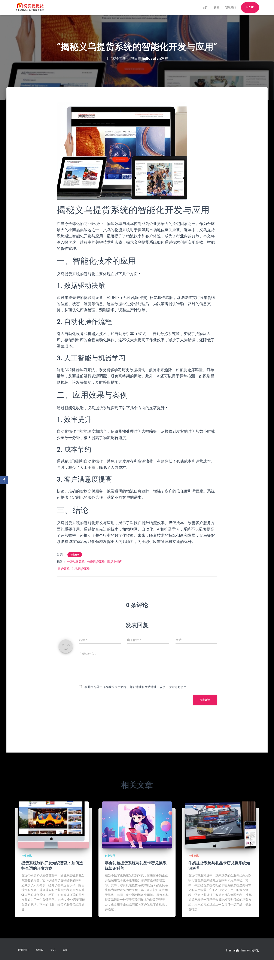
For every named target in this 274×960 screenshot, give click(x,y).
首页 (204, 7)
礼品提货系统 (81, 568)
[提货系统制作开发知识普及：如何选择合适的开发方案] (53, 824)
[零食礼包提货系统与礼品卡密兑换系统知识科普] (137, 824)
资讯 (216, 7)
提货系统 (64, 568)
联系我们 (230, 7)
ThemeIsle (246, 950)
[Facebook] (4, 480)
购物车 (39, 949)
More (250, 7)
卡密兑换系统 (76, 561)
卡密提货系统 (96, 561)
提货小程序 (114, 561)
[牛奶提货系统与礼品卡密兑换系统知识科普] (220, 824)
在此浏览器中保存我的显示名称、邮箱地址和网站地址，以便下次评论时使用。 (137, 687)
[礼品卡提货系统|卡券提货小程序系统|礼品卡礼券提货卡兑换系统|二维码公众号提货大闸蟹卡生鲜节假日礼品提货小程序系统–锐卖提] (30, 7)
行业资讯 (74, 554)
